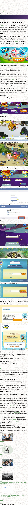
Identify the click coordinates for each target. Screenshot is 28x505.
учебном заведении (21, 393)
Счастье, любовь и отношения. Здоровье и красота (8, 503)
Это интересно (3, 10)
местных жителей (6, 76)
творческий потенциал (13, 419)
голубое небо (17, 421)
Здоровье (3, 9)
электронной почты (16, 303)
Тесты (1, 454)
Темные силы (16, 41)
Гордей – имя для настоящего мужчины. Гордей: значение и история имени (12, 501)
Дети (1, 481)
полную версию (25, 357)
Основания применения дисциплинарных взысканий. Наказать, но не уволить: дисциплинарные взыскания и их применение (13, 443)
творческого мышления (17, 412)
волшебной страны (11, 405)
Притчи (1, 467)
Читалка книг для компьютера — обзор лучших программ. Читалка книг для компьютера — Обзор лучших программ (12, 496)
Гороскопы (3, 11)
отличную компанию (13, 79)
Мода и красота (2, 441)
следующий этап (2, 399)
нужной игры (4, 364)
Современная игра (2, 25)
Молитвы (1, 500)
